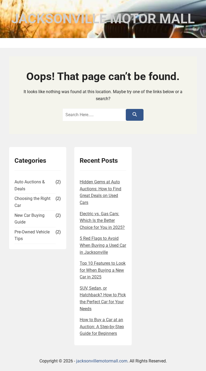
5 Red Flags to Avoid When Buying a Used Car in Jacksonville (103, 245)
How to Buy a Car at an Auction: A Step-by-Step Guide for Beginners (102, 326)
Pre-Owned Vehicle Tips (32, 235)
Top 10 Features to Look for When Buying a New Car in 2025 (103, 270)
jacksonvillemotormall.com (101, 361)
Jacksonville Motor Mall (103, 18)
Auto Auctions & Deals (29, 185)
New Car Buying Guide (29, 219)
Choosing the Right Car (32, 202)
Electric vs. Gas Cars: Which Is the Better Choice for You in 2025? (102, 220)
